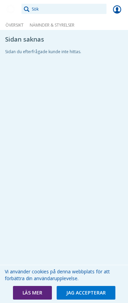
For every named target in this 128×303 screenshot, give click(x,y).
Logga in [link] (117, 9)
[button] (32, 293)
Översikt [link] (14, 25)
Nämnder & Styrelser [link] (52, 25)
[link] (10, 9)
